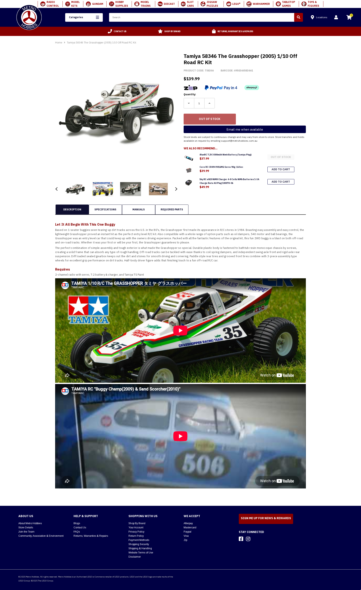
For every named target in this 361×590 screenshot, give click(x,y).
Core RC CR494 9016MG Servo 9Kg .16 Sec (221, 167)
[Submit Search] (298, 17)
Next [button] (175, 189)
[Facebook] (241, 538)
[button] (84, 17)
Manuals (138, 209)
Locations (321, 17)
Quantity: (190, 94)
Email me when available (244, 129)
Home (58, 42)
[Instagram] (248, 538)
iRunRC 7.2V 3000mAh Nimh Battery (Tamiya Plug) (226, 154)
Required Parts (172, 209)
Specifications (105, 209)
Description (72, 209)
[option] (117, 31)
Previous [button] (56, 189)
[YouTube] (255, 538)
